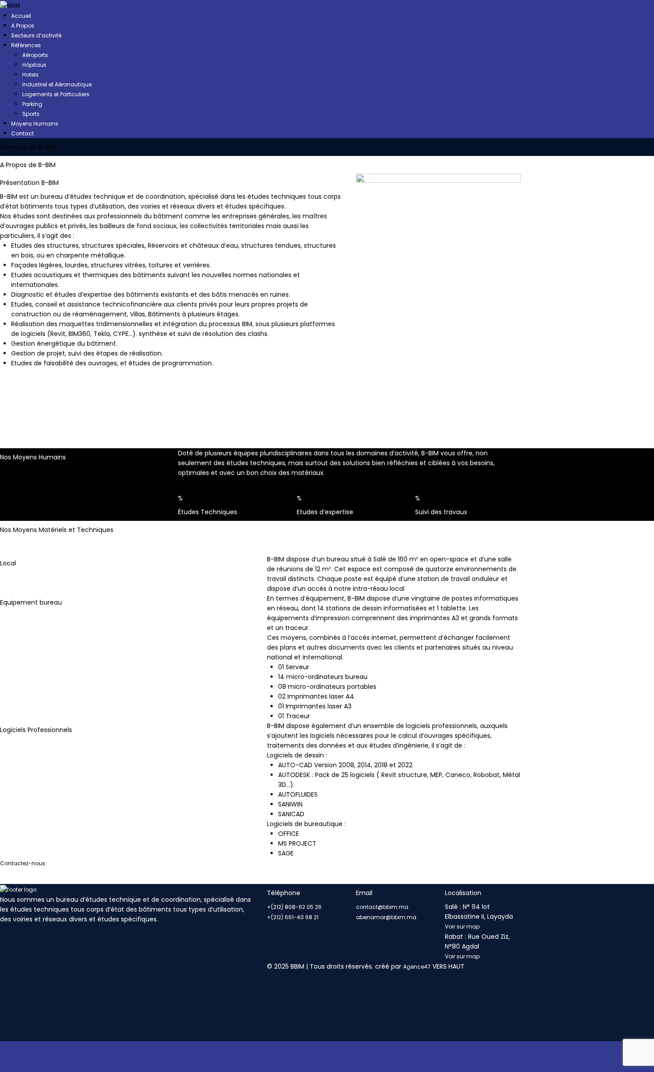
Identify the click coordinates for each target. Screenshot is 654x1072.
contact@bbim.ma (382, 907)
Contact (22, 133)
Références (26, 45)
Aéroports (35, 55)
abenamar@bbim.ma (386, 917)
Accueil (21, 16)
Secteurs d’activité (36, 35)
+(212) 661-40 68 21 (293, 917)
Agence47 (417, 966)
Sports (31, 114)
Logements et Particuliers (55, 94)
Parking (32, 104)
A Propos (22, 25)
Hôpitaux (34, 65)
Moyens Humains (34, 123)
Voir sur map (462, 926)
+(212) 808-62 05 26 (294, 907)
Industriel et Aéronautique (57, 84)
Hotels (30, 74)
